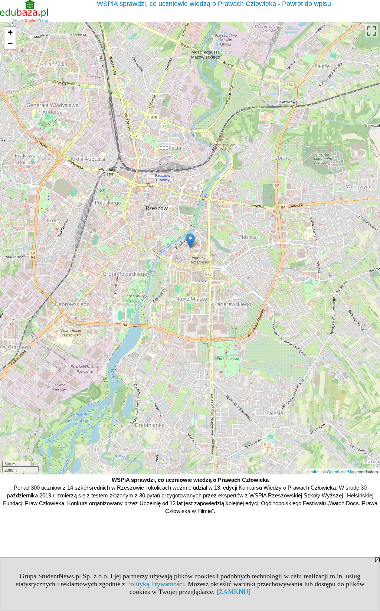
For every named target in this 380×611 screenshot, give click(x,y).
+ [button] (10, 32)
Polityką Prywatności (155, 584)
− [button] (10, 43)
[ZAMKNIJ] (233, 591)
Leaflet (313, 471)
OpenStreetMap (341, 471)
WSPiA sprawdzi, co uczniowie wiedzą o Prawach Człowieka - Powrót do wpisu (214, 3)
